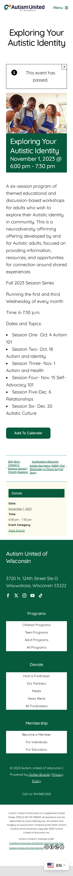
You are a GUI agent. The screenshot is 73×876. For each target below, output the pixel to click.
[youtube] (32, 596)
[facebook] (8, 596)
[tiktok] (41, 596)
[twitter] (16, 596)
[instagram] (24, 596)
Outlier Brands (39, 774)
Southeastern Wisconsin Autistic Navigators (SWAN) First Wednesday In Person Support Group (47, 467)
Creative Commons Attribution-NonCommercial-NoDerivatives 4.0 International (36, 845)
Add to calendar (28, 433)
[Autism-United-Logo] (24, 7)
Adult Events (17, 530)
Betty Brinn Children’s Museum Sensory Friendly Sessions (18, 466)
